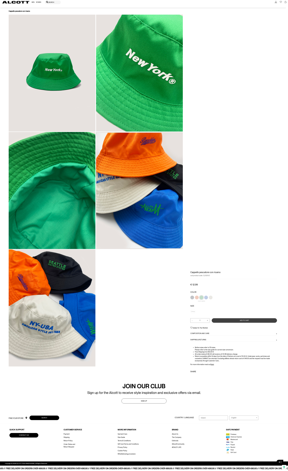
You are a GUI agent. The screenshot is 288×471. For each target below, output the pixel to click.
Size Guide (121, 437)
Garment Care (122, 434)
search (44, 418)
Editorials (175, 441)
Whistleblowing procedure (127, 454)
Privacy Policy (122, 447)
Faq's (212, 364)
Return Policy (68, 441)
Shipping (67, 437)
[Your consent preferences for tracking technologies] (284, 467)
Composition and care (199, 333)
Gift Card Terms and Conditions (128, 444)
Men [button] (33, 2)
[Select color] (192, 301)
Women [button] (38, 2)
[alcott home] (15, 2)
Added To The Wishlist (200, 328)
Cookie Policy (122, 451)
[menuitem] (33, 2)
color (193, 292)
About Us (175, 434)
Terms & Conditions (124, 441)
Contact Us (24, 435)
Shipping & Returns (198, 340)
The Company (176, 437)
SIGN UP (144, 401)
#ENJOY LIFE (176, 447)
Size (192, 306)
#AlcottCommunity (178, 444)
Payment (67, 434)
